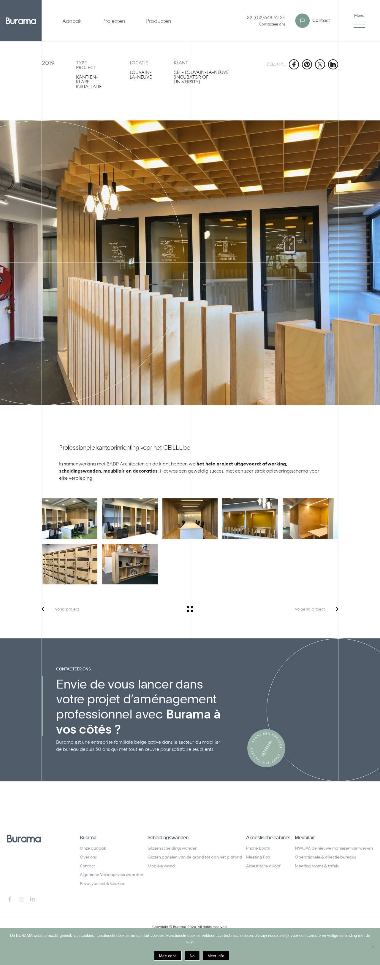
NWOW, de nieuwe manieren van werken (334, 848)
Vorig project (67, 609)
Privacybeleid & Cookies (102, 883)
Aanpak (72, 21)
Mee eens (168, 956)
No (192, 956)
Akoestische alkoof (263, 866)
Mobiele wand (161, 866)
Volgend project (310, 609)
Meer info (216, 956)
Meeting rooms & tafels (317, 866)
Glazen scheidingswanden (172, 848)
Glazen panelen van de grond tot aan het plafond (195, 857)
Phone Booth (258, 848)
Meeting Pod (258, 857)
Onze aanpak (93, 848)
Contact (320, 20)
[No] (373, 947)
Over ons (88, 857)
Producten (158, 21)
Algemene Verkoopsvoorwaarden (111, 874)
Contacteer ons (272, 24)
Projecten (113, 21)
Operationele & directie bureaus (325, 857)
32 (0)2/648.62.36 (266, 18)
